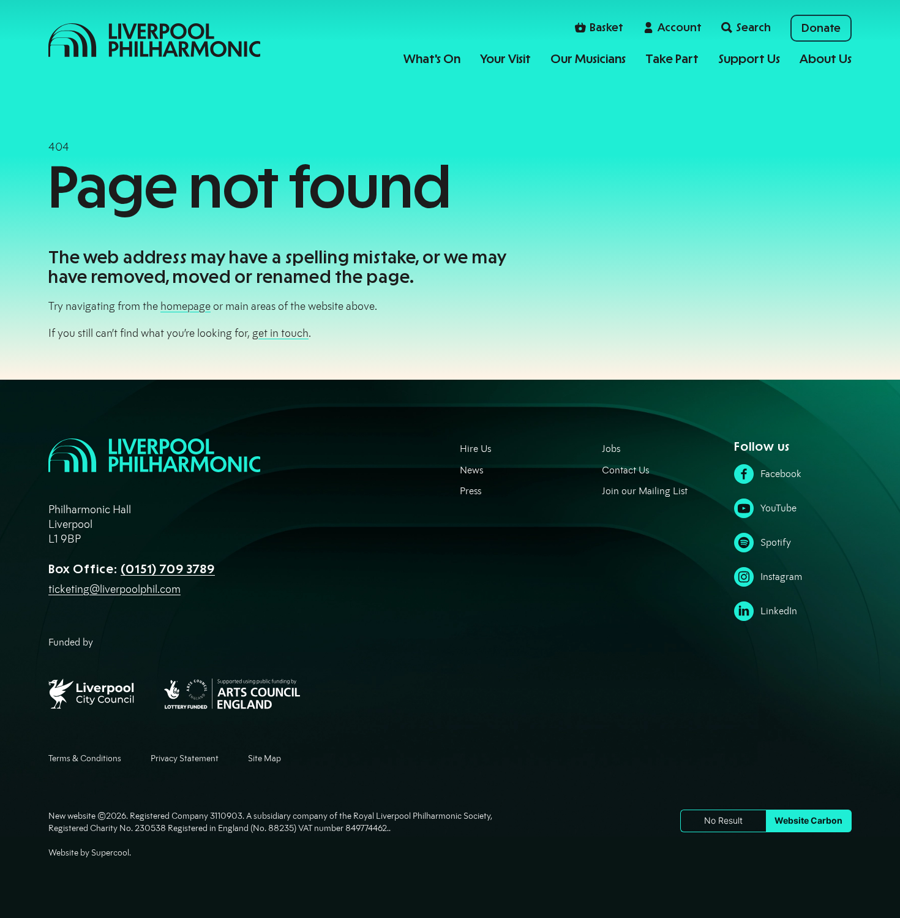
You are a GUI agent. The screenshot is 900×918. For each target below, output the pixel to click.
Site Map (264, 758)
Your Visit (505, 58)
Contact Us (625, 470)
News (471, 470)
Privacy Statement (185, 758)
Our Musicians (588, 58)
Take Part (672, 58)
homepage (185, 306)
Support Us (749, 58)
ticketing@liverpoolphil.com (114, 589)
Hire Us (475, 448)
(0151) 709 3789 (168, 569)
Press (470, 491)
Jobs (611, 448)
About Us (826, 58)
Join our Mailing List (645, 491)
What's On (431, 58)
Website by (88, 853)
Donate (821, 28)
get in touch (280, 333)
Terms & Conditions (84, 758)
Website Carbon (808, 820)
